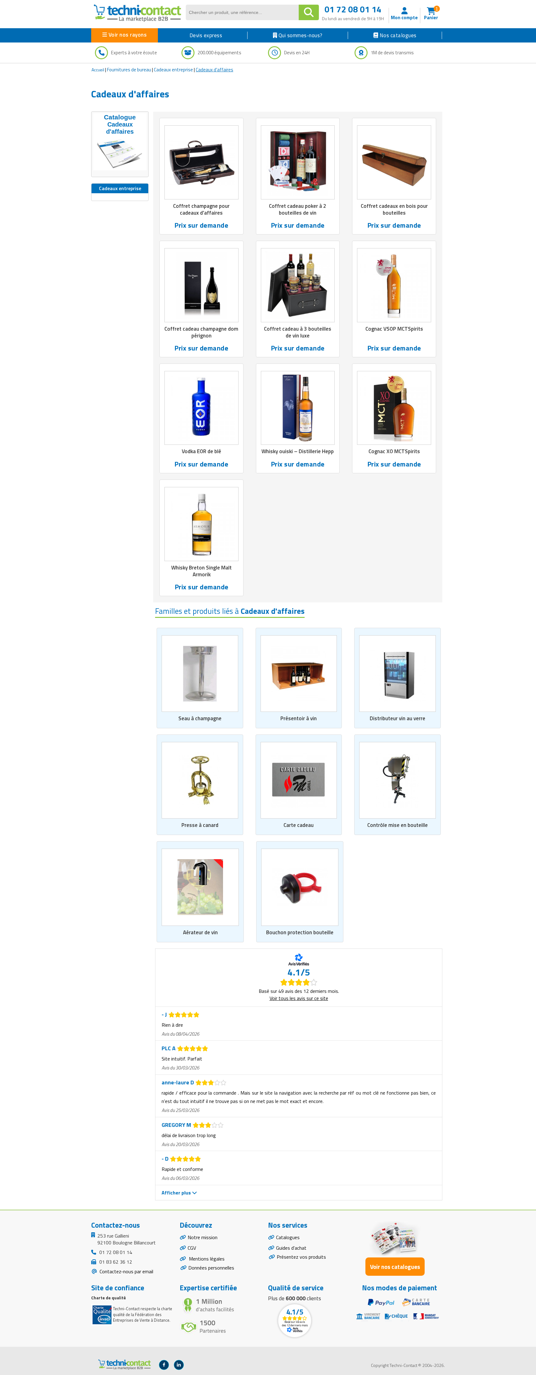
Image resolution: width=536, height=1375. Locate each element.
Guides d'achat (291, 1248)
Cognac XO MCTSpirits (394, 451)
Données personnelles (211, 1268)
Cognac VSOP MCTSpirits (394, 329)
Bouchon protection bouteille (299, 932)
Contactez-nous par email (125, 1271)
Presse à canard (199, 825)
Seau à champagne (199, 718)
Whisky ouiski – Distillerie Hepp (297, 451)
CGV (192, 1248)
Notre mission (202, 1237)
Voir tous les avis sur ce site (299, 998)
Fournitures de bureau (129, 69)
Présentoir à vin (298, 718)
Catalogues (288, 1237)
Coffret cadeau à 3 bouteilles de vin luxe (297, 332)
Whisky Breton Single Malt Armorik (201, 571)
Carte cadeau (299, 825)
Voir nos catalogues (395, 1266)
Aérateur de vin (200, 932)
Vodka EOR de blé (201, 451)
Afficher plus (177, 1192)
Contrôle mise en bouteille (397, 825)
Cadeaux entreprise (173, 69)
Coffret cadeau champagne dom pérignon (201, 332)
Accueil (98, 69)
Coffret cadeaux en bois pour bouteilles (394, 209)
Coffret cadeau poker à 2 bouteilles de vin (297, 209)
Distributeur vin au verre (397, 718)
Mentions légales (206, 1258)
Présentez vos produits (301, 1257)
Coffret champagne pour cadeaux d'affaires (201, 209)
